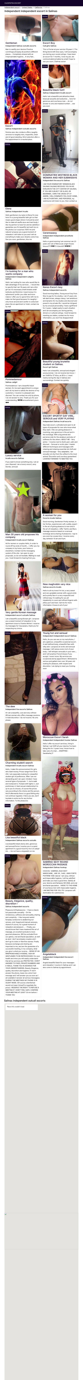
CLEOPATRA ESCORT (13, 3)
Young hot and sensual (55, 633)
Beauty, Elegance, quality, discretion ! (19, 902)
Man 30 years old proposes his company (22, 535)
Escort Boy (49, 43)
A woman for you (52, 515)
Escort (9, 125)
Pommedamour (14, 379)
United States (27, 7)
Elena (8, 208)
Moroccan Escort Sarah (56, 737)
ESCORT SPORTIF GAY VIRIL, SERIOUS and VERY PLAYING (58, 417)
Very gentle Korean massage (21, 612)
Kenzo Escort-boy (52, 287)
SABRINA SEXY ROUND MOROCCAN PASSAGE (55, 863)
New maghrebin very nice (56, 584)
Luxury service (13, 455)
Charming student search (19, 762)
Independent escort (12, 7)
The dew (10, 706)
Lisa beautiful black (16, 837)
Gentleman (11, 43)
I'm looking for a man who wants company (19, 272)
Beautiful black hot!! (54, 90)
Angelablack (49, 954)
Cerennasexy (50, 232)
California (38, 7)
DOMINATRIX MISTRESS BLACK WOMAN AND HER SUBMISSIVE (60, 176)
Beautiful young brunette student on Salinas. (56, 363)
